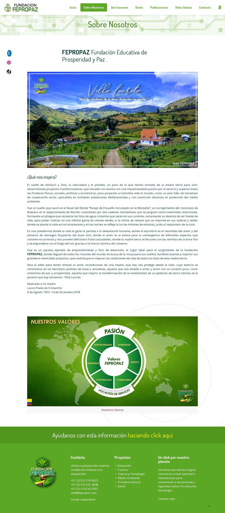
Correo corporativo (83, 499)
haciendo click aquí (150, 435)
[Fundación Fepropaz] (21, 7)
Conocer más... (167, 499)
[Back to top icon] (209, 506)
